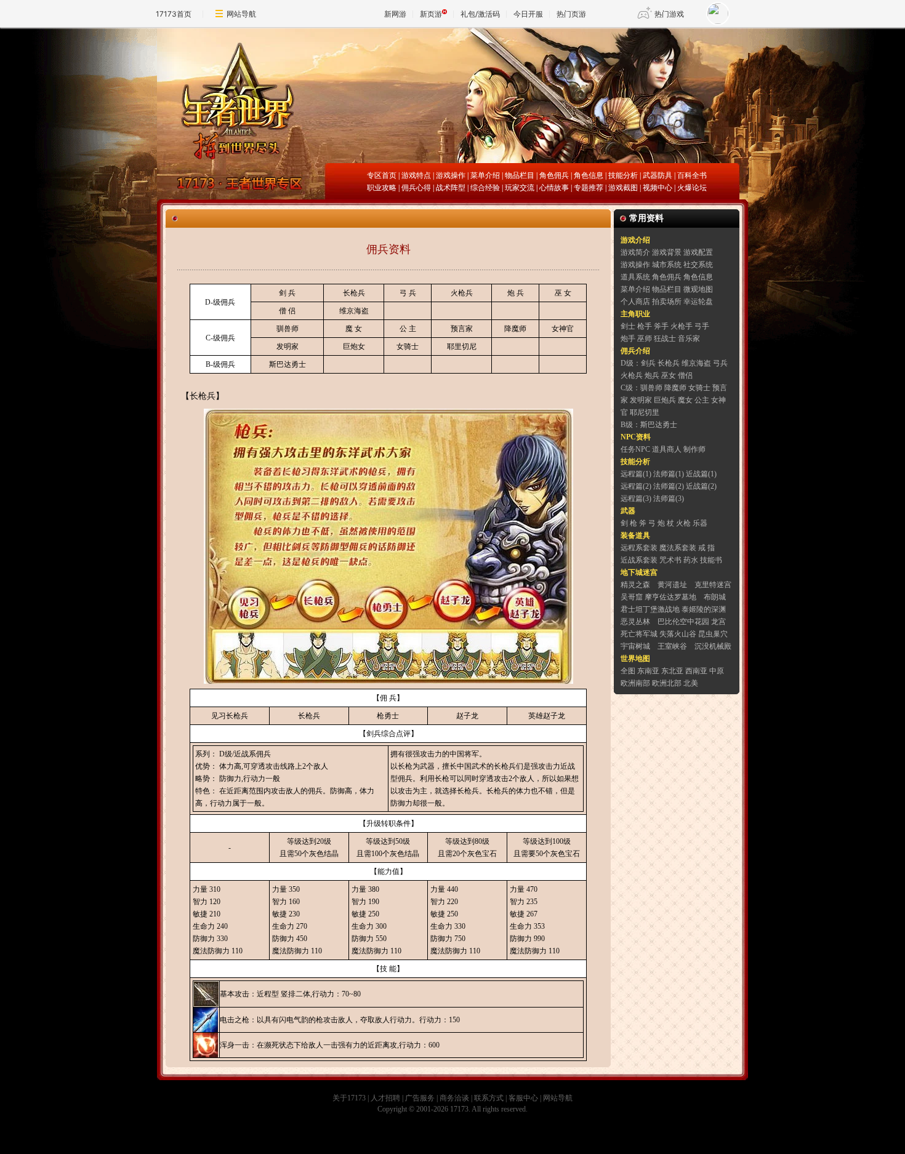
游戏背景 (667, 252)
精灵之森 (635, 584)
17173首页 (173, 13)
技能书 (711, 560)
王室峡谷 (672, 646)
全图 (628, 671)
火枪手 (681, 326)
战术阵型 (450, 187)
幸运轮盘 (698, 301)
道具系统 (635, 277)
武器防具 (657, 175)
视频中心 (657, 187)
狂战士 (665, 338)
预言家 (462, 328)
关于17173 (349, 1098)
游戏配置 (698, 252)
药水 (690, 560)
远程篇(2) (636, 486)
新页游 (431, 13)
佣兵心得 (416, 187)
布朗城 (715, 597)
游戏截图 (623, 187)
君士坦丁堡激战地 (650, 609)
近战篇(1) (701, 474)
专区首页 (381, 175)
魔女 (685, 400)
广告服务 (420, 1098)
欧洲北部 (667, 683)
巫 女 (563, 293)
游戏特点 (416, 175)
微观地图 (698, 289)
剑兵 (648, 363)
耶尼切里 (644, 412)
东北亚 (672, 671)
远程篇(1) (636, 474)
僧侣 (685, 375)
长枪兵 (354, 293)
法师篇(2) (668, 486)
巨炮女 (354, 346)
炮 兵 (515, 293)
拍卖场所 (667, 301)
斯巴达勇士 (287, 364)
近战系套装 (639, 560)
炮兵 (652, 375)
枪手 (644, 326)
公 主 (408, 328)
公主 (701, 400)
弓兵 (720, 363)
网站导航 (241, 13)
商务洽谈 (454, 1098)
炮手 (628, 338)
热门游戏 (669, 13)
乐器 (700, 523)
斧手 (661, 326)
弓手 (701, 326)
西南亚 (696, 671)
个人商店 (635, 301)
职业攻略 (381, 187)
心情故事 (554, 187)
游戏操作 (450, 175)
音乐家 (689, 338)
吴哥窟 (632, 597)
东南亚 (648, 671)
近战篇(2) (701, 486)
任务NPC (635, 449)
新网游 (395, 13)
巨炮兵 (665, 400)
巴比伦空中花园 (683, 621)
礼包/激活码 (480, 13)
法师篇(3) (668, 498)
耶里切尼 (462, 346)
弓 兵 (408, 293)
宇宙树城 (635, 646)
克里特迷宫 (712, 584)
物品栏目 (519, 175)
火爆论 (688, 187)
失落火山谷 (677, 634)
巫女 (668, 375)
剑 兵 (287, 293)
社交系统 (698, 264)
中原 (716, 671)
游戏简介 (635, 252)
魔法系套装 (677, 547)
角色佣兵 (554, 175)
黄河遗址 (672, 584)
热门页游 (571, 13)
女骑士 (407, 346)
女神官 (563, 328)
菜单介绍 (485, 175)
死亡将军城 (639, 634)
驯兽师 (287, 328)
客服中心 (523, 1098)
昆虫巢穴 (713, 634)
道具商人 (667, 449)
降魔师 (515, 328)
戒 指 (706, 547)
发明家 (287, 346)
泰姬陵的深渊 (704, 609)
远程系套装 (639, 547)
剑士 (628, 326)
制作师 (694, 449)
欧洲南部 (635, 683)
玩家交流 (519, 187)
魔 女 (353, 328)
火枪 (683, 523)
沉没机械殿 (712, 646)
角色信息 (588, 175)
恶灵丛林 (635, 621)
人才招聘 (385, 1098)
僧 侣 (287, 311)
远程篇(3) (636, 498)
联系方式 (489, 1098)
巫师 (644, 338)
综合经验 (485, 187)
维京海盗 (354, 311)
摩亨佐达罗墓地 (670, 597)
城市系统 (667, 264)
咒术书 (670, 560)
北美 (690, 683)
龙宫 (718, 621)
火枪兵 (462, 293)
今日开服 (528, 13)
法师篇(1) (668, 474)
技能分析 (623, 175)
